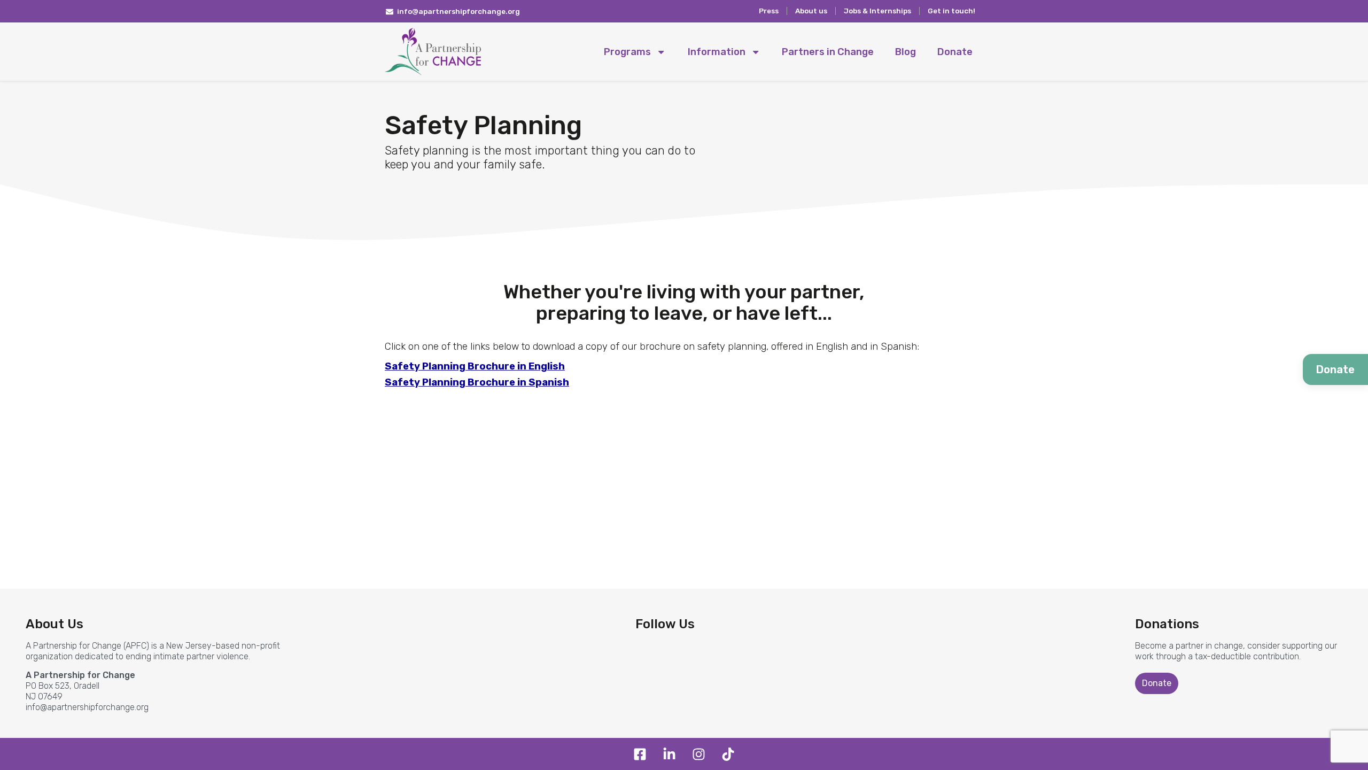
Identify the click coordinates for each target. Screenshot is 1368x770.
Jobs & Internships (877, 10)
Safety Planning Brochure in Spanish (477, 382)
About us (811, 10)
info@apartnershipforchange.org (87, 707)
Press (769, 10)
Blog (905, 52)
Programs (627, 52)
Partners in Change (828, 52)
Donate (955, 52)
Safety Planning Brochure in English (475, 366)
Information (716, 52)
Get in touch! (951, 10)
